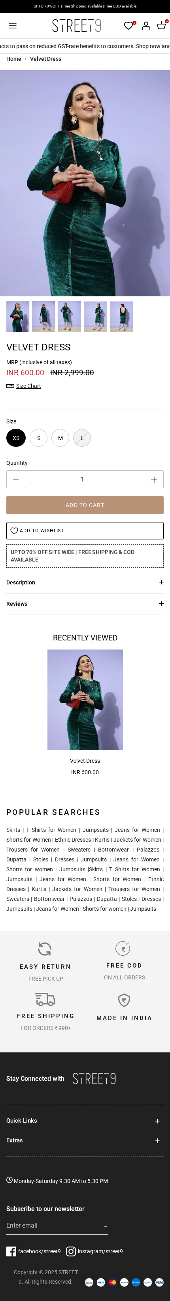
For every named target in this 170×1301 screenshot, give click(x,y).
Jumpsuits (96, 830)
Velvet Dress (45, 59)
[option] (85, 183)
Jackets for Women (137, 840)
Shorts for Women (28, 840)
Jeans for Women (137, 830)
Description (20, 582)
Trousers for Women (33, 849)
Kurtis (102, 840)
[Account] (144, 25)
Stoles (40, 859)
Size (11, 421)
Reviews (16, 604)
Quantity (17, 463)
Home (13, 59)
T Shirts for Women (51, 830)
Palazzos (148, 849)
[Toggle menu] (12, 25)
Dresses (64, 859)
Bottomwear (113, 849)
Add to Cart (85, 505)
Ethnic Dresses (73, 840)
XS (16, 438)
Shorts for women (29, 869)
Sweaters (79, 849)
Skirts (13, 830)
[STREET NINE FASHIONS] (76, 25)
